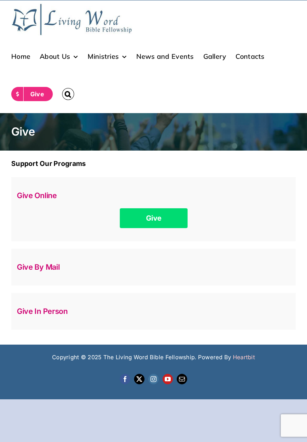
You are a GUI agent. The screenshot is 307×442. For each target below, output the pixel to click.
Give (153, 218)
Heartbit (244, 357)
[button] (68, 94)
